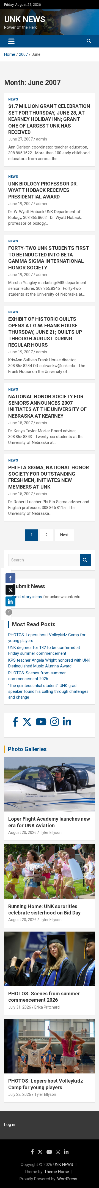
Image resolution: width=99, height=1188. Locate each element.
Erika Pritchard (47, 1007)
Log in (9, 1124)
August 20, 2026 (22, 832)
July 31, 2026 (19, 1007)
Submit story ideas (25, 596)
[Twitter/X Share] (10, 590)
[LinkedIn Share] (10, 601)
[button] (9, 612)
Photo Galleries (27, 749)
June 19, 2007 (20, 203)
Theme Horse (56, 1171)
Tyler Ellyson (51, 832)
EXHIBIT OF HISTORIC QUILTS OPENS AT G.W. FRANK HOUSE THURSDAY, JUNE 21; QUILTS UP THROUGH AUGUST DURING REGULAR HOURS (45, 332)
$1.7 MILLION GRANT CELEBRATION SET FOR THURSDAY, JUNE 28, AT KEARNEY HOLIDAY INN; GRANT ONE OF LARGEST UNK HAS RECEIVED (49, 119)
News (13, 99)
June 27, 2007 (20, 139)
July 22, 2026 (19, 1094)
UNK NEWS (24, 19)
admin (41, 139)
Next (64, 534)
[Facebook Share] (10, 578)
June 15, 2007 (20, 423)
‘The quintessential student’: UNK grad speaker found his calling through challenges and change (48, 691)
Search (85, 560)
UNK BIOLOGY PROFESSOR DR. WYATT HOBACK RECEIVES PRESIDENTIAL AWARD (43, 190)
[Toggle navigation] (11, 41)
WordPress (67, 1178)
